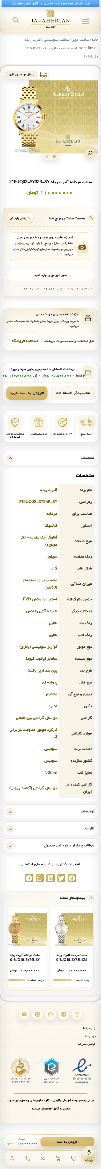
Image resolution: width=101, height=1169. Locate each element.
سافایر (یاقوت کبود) (41, 659)
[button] (89, 153)
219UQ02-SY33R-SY (38, 502)
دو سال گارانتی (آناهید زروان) (33, 788)
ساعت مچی (80, 40)
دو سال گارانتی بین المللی (36, 718)
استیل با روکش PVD (40, 599)
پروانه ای (49, 682)
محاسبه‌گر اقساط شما (73, 393)
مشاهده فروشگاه (25, 341)
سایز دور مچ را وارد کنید (50, 275)
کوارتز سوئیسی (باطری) (38, 647)
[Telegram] (63, 1014)
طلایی (53, 623)
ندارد (52, 706)
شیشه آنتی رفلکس (41, 611)
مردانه (51, 514)
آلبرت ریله (48, 490)
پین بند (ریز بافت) (42, 670)
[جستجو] (15, 20)
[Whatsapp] (50, 1014)
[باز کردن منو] (85, 21)
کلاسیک (51, 525)
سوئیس (50, 749)
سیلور (52, 556)
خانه (95, 40)
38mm (51, 773)
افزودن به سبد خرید (27, 393)
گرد (54, 568)
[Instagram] (77, 1014)
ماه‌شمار (51, 694)
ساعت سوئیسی (56, 40)
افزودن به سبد (67, 1142)
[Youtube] (24, 1014)
